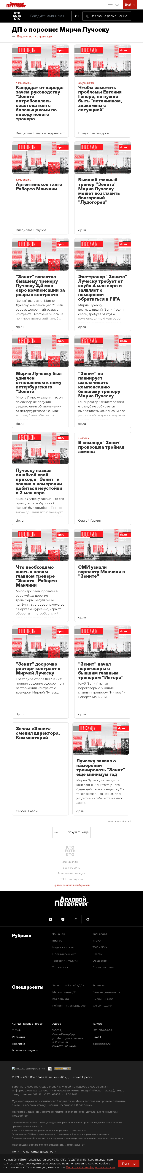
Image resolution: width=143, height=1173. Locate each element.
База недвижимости (106, 992)
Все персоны (71, 867)
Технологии (60, 967)
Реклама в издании (25, 1050)
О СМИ (16, 1030)
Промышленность (64, 954)
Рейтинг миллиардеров (69, 1005)
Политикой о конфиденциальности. (90, 1167)
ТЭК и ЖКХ (100, 947)
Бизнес (57, 940)
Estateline (99, 985)
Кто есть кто (60, 999)
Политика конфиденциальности (34, 1151)
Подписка (19, 1043)
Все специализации (71, 873)
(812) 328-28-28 (102, 1030)
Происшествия (103, 967)
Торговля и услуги (65, 960)
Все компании (71, 862)
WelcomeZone (102, 1005)
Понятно (129, 1163)
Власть (97, 954)
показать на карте (64, 1046)
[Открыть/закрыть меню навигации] (110, 4)
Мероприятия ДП (64, 992)
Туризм (98, 940)
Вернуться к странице (34, 36)
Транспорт (100, 934)
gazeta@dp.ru (102, 1043)
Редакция (18, 1037)
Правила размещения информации (71, 885)
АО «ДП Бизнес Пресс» (28, 1023)
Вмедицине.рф (103, 999)
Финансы (58, 934)
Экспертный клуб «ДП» (68, 985)
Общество (100, 960)
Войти (130, 4)
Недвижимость (63, 947)
